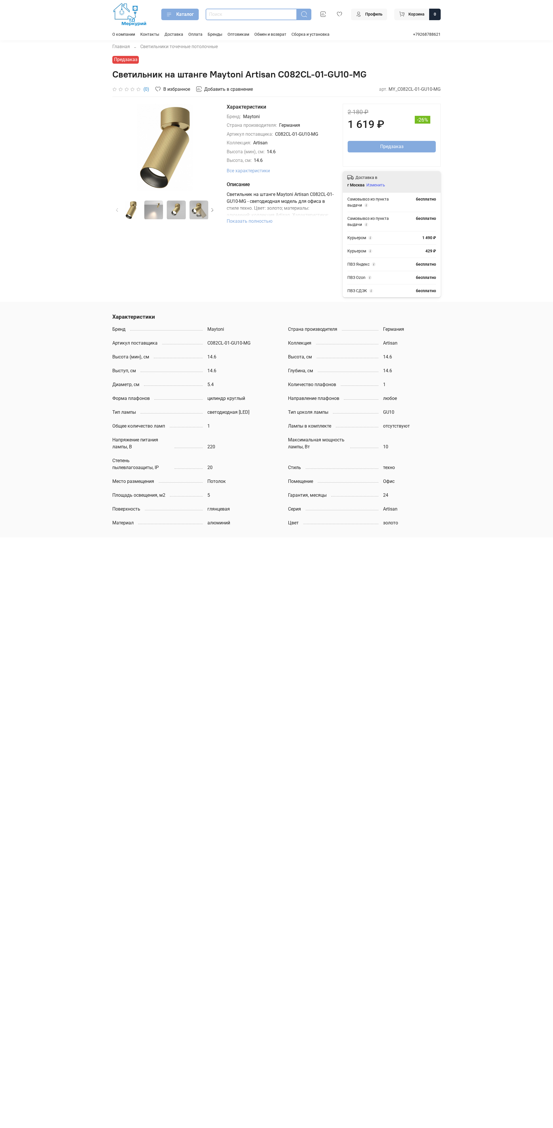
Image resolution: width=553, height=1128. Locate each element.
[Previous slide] (121, 147)
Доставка (173, 34)
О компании (123, 34)
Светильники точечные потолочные (179, 46)
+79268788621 (427, 34)
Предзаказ (392, 146)
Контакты (149, 34)
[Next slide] (208, 147)
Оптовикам (238, 34)
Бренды (215, 34)
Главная (121, 46)
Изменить (375, 185)
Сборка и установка (310, 34)
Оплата (195, 34)
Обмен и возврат (270, 34)
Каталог (185, 14)
